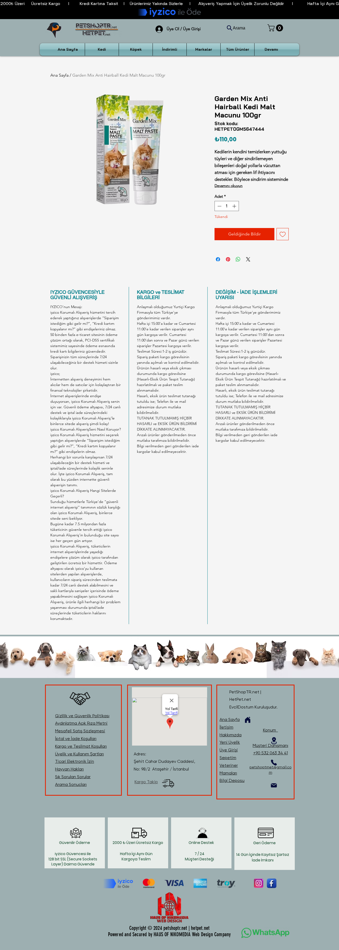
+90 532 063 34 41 (270, 752)
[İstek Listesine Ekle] (282, 234)
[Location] (273, 741)
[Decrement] (218, 206)
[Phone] (273, 762)
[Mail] (273, 785)
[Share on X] (248, 259)
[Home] (247, 719)
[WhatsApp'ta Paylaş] (238, 259)
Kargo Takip (146, 781)
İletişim (226, 727)
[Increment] (234, 206)
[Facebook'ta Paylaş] (218, 259)
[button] (276, 28)
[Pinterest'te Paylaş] (228, 259)
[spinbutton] (226, 206)
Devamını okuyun (229, 185)
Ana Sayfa (59, 75)
